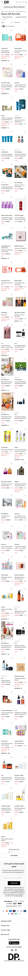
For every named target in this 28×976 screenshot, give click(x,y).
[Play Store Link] (13, 945)
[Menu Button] (2, 2)
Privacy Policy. (18, 898)
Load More (13, 858)
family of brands (18, 893)
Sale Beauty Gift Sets (20, 11)
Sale (6, 11)
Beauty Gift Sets (7, 17)
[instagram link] (11, 953)
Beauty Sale (11, 11)
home (2, 11)
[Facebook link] (15, 953)
